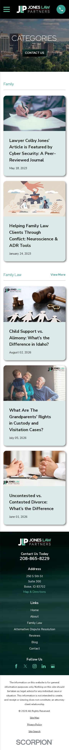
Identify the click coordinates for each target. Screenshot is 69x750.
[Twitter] (25, 666)
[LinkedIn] (44, 666)
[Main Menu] (6, 9)
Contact (34, 648)
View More (58, 274)
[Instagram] (35, 666)
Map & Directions (34, 592)
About (34, 616)
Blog (34, 642)
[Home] (33, 9)
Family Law (34, 623)
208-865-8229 (34, 558)
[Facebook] (16, 666)
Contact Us (34, 53)
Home (34, 610)
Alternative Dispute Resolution (34, 629)
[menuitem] (34, 718)
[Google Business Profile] (53, 666)
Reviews (34, 636)
